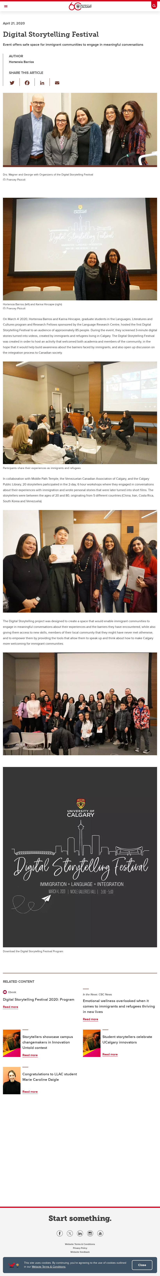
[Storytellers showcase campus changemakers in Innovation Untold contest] (11, 1043)
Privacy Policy (80, 1248)
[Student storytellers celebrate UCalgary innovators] (91, 1043)
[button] (14, 82)
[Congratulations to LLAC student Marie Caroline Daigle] (11, 1080)
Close (142, 1265)
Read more (10, 1007)
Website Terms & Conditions (49, 1267)
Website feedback (80, 1252)
